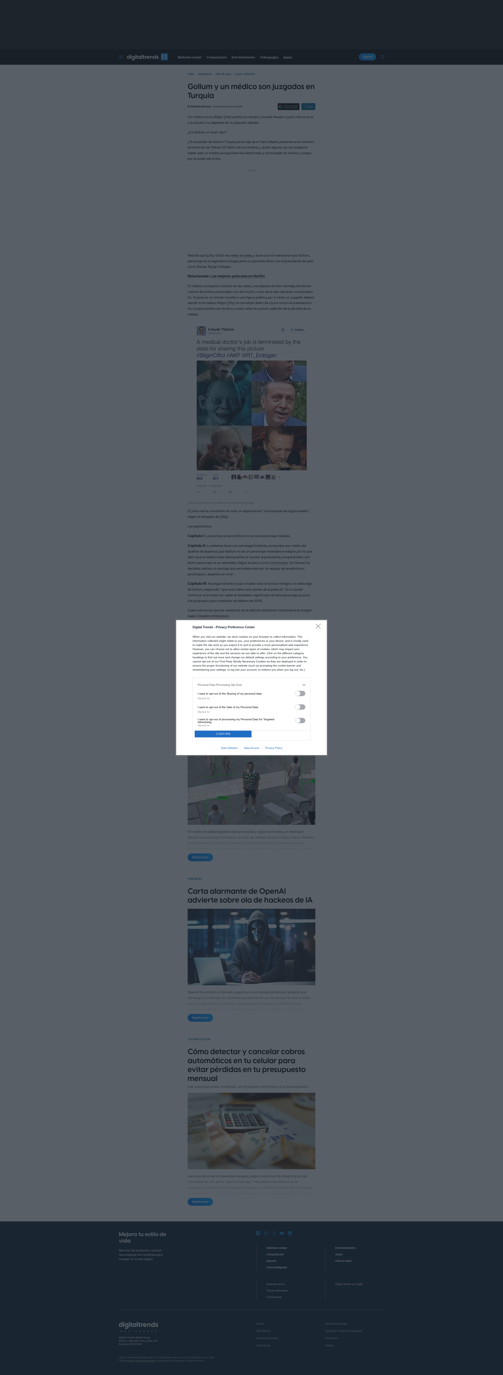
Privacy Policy (273, 747)
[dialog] (251, 687)
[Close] (319, 627)
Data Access (251, 747)
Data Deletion (229, 747)
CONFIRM (223, 733)
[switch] (300, 693)
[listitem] (251, 685)
